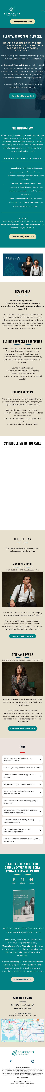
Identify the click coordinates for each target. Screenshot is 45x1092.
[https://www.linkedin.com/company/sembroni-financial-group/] (12, 1061)
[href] (22, 1030)
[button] (43, 11)
